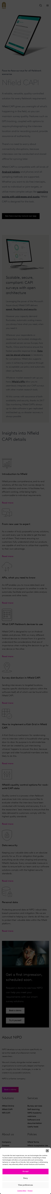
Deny (25, 1178)
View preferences (25, 1185)
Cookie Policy (21, 1191)
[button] (47, 1151)
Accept (26, 1171)
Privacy (30, 1191)
